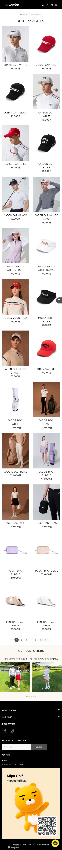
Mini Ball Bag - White (46, 624)
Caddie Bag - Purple (46, 473)
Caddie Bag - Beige (15, 471)
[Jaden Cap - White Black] (46, 194)
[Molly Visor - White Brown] (46, 245)
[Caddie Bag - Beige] (15, 450)
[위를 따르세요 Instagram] (12, 731)
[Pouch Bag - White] (15, 502)
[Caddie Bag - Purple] (46, 450)
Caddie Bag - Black (46, 422)
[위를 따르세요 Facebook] (5, 731)
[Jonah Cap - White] (15, 44)
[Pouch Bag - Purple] (15, 549)
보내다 (39, 747)
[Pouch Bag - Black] (46, 502)
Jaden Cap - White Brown (15, 371)
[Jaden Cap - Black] (15, 194)
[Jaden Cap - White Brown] (15, 348)
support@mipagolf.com (12, 764)
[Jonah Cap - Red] (46, 44)
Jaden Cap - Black (15, 215)
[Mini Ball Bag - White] (46, 601)
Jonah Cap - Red (46, 65)
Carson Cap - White (46, 114)
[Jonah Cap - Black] (15, 91)
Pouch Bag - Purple (15, 572)
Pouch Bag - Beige (46, 570)
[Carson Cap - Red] (15, 143)
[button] (27, 696)
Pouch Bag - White (15, 523)
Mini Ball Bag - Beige (15, 624)
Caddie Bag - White (15, 422)
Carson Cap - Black (46, 166)
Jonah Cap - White (15, 65)
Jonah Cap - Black (15, 112)
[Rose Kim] (15, 677)
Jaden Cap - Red (46, 369)
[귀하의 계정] (47, 4)
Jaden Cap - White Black (46, 217)
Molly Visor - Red (15, 318)
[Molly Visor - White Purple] (15, 245)
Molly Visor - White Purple (15, 268)
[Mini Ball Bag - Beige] (15, 601)
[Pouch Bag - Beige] (46, 549)
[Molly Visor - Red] (15, 297)
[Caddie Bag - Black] (46, 399)
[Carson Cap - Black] (46, 143)
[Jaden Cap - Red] (46, 348)
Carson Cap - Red (15, 164)
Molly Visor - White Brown (46, 268)
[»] (50, 640)
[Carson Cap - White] (46, 91)
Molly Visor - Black (46, 320)
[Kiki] (47, 677)
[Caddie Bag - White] (15, 399)
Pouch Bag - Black (46, 523)
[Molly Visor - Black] (46, 297)
